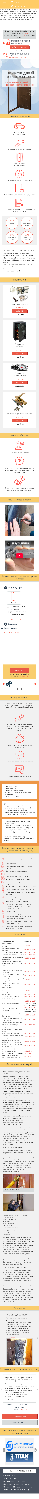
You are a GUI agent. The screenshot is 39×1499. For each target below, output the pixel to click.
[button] (5, 520)
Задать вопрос (19, 1422)
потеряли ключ (14, 609)
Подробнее (19, 314)
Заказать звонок (20, 47)
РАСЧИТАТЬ (16, 619)
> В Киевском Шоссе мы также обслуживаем (19, 1487)
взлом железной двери (17, 614)
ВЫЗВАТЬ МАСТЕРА (19, 670)
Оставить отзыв (19, 1416)
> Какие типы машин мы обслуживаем (16, 1484)
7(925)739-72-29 (19, 54)
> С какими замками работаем (14, 1481)
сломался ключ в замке (17, 606)
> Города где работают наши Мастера (16, 1490)
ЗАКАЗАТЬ (19, 311)
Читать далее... (10, 1337)
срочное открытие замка (18, 612)
